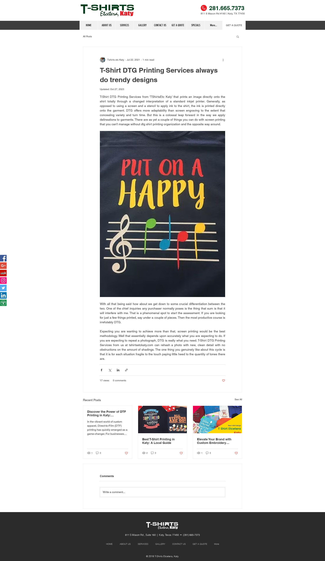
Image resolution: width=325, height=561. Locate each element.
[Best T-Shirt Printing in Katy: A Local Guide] (162, 419)
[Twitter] (3, 288)
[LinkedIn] (3, 295)
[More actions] (223, 60)
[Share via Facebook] (101, 370)
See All (238, 399)
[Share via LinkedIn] (118, 370)
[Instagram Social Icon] (3, 280)
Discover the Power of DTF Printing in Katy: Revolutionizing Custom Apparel (106, 413)
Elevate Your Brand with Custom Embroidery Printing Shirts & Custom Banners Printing (215, 441)
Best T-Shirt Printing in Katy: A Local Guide (158, 441)
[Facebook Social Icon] (3, 258)
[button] (195, 25)
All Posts (87, 36)
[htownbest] (3, 303)
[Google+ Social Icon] (3, 265)
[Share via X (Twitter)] (109, 370)
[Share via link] (126, 370)
